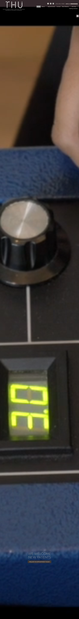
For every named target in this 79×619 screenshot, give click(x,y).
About (43, 6)
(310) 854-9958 (60, 3)
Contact (59, 6)
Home (38, 6)
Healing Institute (73, 8)
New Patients (65, 6)
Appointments (51, 6)
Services (74, 6)
